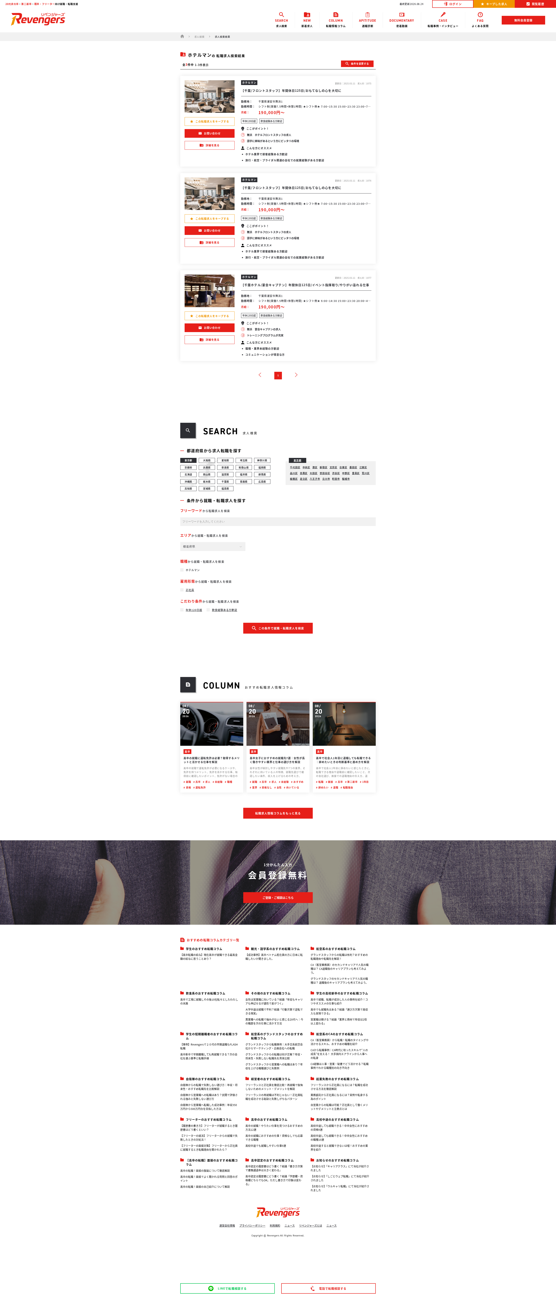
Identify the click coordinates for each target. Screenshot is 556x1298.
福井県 (244, 474)
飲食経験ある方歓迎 (224, 610)
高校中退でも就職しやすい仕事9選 (265, 1145)
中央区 (306, 467)
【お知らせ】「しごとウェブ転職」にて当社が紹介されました (340, 1178)
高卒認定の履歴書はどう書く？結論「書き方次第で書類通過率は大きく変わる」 (274, 1168)
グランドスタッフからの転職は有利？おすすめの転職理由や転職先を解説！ (339, 956)
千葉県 (225, 481)
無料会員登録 (523, 20)
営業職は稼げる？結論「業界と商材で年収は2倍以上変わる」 (339, 1021)
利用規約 (275, 1225)
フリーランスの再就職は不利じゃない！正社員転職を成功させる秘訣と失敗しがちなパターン (274, 1097)
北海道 (188, 474)
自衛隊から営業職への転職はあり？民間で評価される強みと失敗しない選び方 (209, 1097)
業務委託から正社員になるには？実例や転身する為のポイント (339, 1097)
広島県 (262, 481)
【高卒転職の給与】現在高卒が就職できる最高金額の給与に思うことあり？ (209, 956)
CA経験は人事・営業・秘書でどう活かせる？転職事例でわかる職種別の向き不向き (340, 1066)
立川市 (326, 478)
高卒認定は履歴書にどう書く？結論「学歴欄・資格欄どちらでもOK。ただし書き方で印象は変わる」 (274, 1180)
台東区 (343, 467)
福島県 (225, 488)
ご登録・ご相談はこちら (278, 897)
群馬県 (262, 474)
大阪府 (207, 460)
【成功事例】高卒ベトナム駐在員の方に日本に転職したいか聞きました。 (274, 956)
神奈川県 (262, 460)
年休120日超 (194, 610)
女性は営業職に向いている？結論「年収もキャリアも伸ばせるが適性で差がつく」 (274, 1001)
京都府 (188, 467)
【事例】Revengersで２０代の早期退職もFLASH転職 (209, 1046)
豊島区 (356, 473)
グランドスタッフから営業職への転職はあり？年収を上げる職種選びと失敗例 (274, 1066)
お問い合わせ (212, 133)
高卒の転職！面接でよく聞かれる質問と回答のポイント (209, 1178)
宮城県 (207, 488)
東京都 (188, 460)
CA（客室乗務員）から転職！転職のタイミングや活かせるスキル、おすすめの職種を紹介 (340, 1042)
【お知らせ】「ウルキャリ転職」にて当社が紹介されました (340, 1188)
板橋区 (294, 478)
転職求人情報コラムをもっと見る (278, 813)
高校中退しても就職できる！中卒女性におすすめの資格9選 (339, 1127)
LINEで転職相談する (232, 1288)
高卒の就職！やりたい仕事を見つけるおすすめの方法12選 (274, 1127)
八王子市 (315, 478)
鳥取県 (244, 481)
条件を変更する (360, 63)
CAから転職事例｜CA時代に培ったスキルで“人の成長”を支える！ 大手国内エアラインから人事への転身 (339, 1054)
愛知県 (225, 460)
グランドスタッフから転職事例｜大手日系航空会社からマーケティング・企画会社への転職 (274, 1046)
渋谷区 (336, 473)
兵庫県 (207, 467)
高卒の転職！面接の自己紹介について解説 (205, 1186)
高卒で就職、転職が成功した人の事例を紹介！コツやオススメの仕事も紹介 (339, 1001)
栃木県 (207, 481)
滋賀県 (225, 474)
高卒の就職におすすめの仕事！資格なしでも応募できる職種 (274, 1137)
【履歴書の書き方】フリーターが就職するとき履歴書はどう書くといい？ (209, 1127)
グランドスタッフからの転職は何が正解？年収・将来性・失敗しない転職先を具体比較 (274, 1056)
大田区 (314, 473)
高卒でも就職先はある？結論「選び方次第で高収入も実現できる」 (339, 1011)
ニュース (290, 1225)
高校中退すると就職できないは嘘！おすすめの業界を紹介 (339, 1147)
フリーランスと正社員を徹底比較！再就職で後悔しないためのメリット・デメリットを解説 (274, 1087)
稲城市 (346, 478)
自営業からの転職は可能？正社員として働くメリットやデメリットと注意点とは (339, 1107)
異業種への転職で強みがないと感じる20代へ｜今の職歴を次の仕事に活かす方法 (274, 1021)
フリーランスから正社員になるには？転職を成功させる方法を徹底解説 (339, 1087)
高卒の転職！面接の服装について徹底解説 (205, 1170)
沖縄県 (188, 481)
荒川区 (366, 473)
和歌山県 (244, 467)
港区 (315, 467)
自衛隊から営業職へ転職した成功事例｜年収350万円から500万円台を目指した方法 (208, 1107)
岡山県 (207, 474)
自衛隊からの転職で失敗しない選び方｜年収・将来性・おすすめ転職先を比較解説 (209, 1087)
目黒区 (304, 473)
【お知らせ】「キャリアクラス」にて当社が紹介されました (340, 1168)
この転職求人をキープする (212, 121)
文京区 (334, 467)
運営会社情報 (227, 1225)
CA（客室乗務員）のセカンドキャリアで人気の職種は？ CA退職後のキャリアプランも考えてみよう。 (340, 968)
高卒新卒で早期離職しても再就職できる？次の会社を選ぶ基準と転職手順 (208, 1056)
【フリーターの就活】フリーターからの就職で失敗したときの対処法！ (209, 1137)
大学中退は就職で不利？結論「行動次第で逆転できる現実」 (274, 1011)
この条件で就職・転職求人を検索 (281, 628)
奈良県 (225, 467)
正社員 (190, 590)
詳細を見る (213, 145)
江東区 (363, 467)
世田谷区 (325, 473)
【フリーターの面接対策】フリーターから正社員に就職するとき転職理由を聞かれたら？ (209, 1147)
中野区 (346, 473)
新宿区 (324, 467)
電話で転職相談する (332, 1288)
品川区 (294, 473)
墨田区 (353, 467)
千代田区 (295, 467)
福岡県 (262, 467)
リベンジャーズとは (310, 1225)
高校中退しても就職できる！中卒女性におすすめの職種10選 (339, 1137)
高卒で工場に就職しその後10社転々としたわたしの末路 (209, 1001)
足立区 (304, 478)
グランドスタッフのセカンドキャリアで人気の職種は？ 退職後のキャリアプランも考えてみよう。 (339, 980)
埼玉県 (244, 460)
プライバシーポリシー (252, 1225)
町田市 (336, 478)
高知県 (188, 488)
